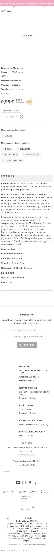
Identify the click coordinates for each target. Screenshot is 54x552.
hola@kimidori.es (29, 465)
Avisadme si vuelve (11, 110)
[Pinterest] (36, 482)
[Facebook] (30, 482)
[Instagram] (24, 482)
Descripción (7, 176)
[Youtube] (18, 482)
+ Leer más (5, 93)
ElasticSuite (24, 551)
